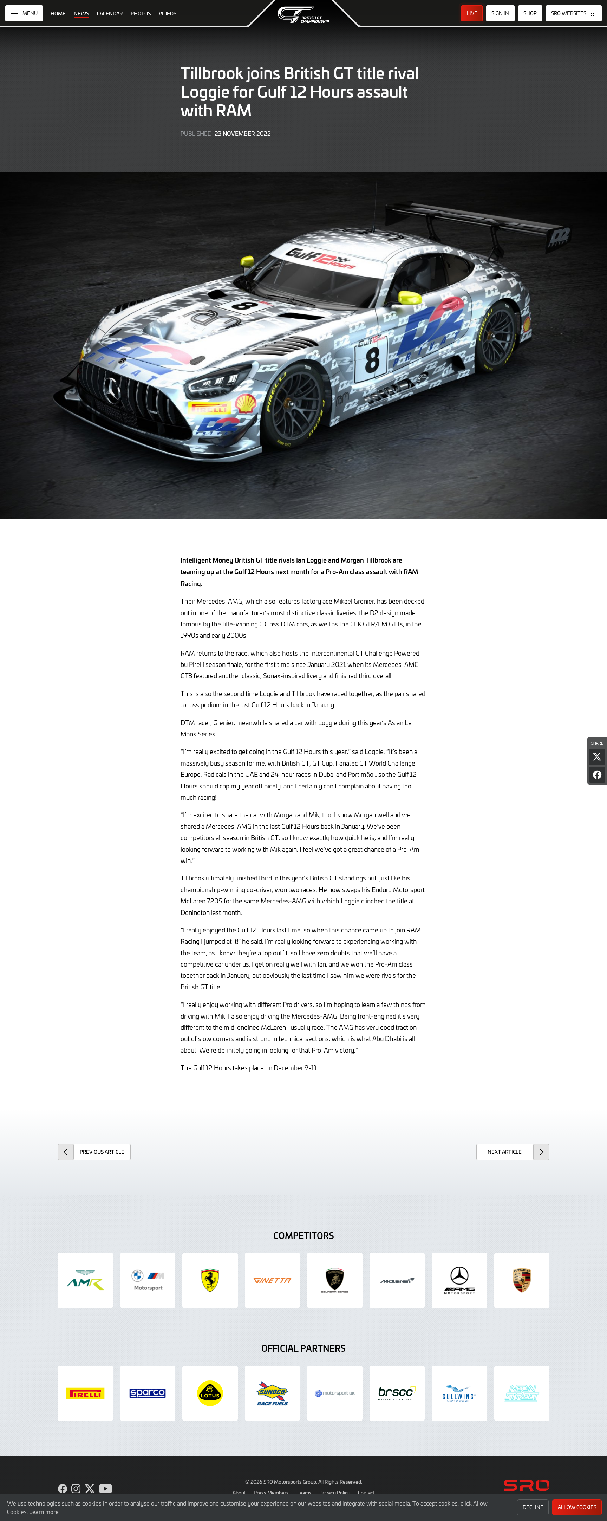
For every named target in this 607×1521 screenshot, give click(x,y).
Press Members (271, 1492)
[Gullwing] (459, 1393)
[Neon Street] (522, 1393)
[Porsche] (522, 1280)
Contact (366, 1492)
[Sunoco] (272, 1393)
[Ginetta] (272, 1280)
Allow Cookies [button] (577, 1507)
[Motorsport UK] (335, 1393)
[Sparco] (148, 1393)
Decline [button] (533, 1507)
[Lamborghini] (335, 1280)
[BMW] (148, 1280)
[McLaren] (397, 1280)
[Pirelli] (85, 1393)
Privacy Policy (334, 1492)
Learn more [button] (44, 1511)
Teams (304, 1492)
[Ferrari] (210, 1280)
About (239, 1492)
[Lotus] (210, 1393)
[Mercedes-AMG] (459, 1280)
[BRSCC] (397, 1393)
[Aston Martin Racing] (85, 1280)
